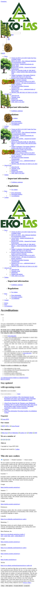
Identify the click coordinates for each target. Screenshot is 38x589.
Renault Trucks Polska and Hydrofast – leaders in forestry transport (22, 253)
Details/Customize (17, 460)
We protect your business (18, 398)
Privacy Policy (27, 582)
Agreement (6, 460)
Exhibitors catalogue (17, 182)
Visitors (6, 174)
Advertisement (25, 397)
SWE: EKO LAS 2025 (17, 173)
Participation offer (25, 404)
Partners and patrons (17, 171)
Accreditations (15, 196)
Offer (19, 397)
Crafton (17, 449)
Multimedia (14, 170)
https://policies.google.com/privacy (10, 487)
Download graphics (16, 194)
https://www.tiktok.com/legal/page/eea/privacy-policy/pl (16, 565)
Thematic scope (15, 168)
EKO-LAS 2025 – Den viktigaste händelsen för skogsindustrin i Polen (23, 235)
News (6, 230)
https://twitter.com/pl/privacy (9, 559)
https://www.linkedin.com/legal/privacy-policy (14, 519)
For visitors (14, 189)
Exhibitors (14, 397)
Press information (16, 192)
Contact (6, 197)
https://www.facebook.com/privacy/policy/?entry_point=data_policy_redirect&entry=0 (13, 535)
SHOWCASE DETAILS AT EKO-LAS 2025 (24, 266)
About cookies (28, 460)
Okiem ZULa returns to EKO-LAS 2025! (23, 255)
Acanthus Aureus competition (19, 408)
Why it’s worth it (15, 404)
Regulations (7, 398)
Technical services (21, 406)
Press (5, 191)
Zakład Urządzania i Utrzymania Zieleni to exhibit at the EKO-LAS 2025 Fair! (23, 249)
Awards (32, 397)
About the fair (15, 269)
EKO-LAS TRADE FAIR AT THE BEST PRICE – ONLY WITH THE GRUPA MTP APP (23, 246)
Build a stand (12, 406)
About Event (7, 268)
